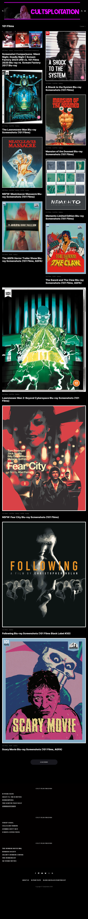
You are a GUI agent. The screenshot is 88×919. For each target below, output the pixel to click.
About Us (25, 880)
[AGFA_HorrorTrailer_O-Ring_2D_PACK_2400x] (22, 226)
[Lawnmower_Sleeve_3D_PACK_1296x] (22, 96)
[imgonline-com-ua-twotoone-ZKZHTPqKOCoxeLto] (22, 39)
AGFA (10, 254)
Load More (44, 762)
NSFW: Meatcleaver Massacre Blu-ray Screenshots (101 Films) (22, 195)
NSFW (22, 190)
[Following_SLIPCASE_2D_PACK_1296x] (44, 574)
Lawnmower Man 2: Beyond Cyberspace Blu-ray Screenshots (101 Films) (40, 399)
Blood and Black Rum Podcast (54, 880)
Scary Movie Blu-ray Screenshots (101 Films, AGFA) (32, 749)
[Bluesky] (45, 873)
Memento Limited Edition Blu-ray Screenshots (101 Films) (65, 217)
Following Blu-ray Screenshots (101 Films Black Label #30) (36, 633)
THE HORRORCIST (9, 858)
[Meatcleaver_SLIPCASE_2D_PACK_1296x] (22, 162)
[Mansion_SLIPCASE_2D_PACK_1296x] (66, 120)
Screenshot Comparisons (31, 50)
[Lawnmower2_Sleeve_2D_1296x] (44, 339)
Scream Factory (18, 50)
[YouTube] (42, 873)
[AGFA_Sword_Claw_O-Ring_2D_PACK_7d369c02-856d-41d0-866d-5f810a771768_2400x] (66, 248)
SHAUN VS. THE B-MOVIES (12, 797)
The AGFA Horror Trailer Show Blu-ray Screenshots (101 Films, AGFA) (22, 259)
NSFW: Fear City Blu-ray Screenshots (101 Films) (30, 517)
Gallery (11, 50)
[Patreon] (38, 873)
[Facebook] (35, 873)
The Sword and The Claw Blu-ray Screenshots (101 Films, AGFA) (65, 281)
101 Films (5, 50)
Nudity (27, 190)
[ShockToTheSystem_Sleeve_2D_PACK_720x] (66, 56)
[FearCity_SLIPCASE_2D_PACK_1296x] (44, 458)
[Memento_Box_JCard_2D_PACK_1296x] (66, 184)
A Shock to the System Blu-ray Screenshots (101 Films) (63, 88)
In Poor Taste (36, 880)
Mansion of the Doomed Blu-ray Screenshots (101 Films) (64, 153)
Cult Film (11, 126)
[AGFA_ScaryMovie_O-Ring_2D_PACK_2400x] (44, 690)
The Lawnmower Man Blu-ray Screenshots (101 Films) (19, 131)
